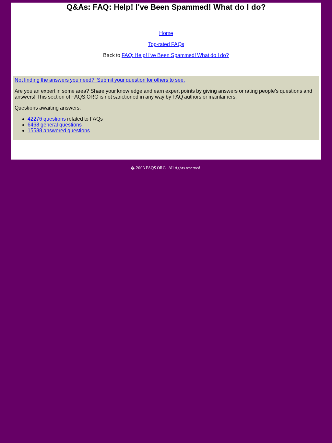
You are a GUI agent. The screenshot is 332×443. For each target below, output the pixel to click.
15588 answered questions (59, 130)
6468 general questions (55, 124)
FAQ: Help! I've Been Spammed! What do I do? (175, 55)
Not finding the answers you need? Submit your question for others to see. (100, 80)
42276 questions (47, 119)
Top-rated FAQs (166, 44)
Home (166, 33)
